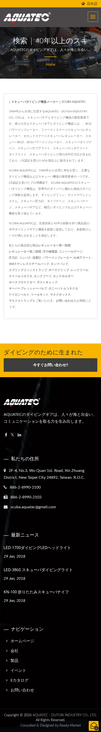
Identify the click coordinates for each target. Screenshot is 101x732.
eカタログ (19, 680)
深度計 (36, 257)
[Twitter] (12, 435)
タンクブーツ (42, 276)
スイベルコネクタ (20, 276)
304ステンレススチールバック (29, 263)
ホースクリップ (59, 270)
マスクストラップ (20, 300)
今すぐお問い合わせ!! (50, 365)
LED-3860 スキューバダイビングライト (38, 569)
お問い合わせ (65, 300)
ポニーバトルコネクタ (63, 288)
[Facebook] (6, 435)
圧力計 (13, 257)
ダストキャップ (47, 282)
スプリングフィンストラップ (28, 270)
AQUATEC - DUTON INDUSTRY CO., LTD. (65, 715)
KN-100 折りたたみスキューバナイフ (36, 592)
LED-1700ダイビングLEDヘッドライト (37, 547)
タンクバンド (59, 263)
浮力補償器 (50, 251)
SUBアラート (82, 257)
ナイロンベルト (19, 294)
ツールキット (40, 294)
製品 (14, 661)
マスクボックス (60, 294)
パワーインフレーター (57, 257)
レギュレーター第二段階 (25, 251)
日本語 (92, 4)
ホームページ (22, 641)
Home (50, 64)
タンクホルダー (63, 276)
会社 (14, 651)
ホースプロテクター (22, 282)
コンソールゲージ (70, 251)
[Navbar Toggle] (93, 17)
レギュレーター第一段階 (54, 245)
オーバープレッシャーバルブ (28, 288)
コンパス (25, 257)
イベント (18, 670)
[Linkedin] (19, 435)
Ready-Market (70, 725)
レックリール (79, 270)
